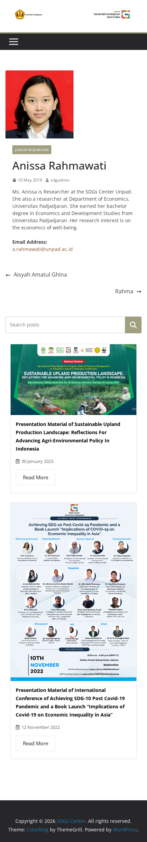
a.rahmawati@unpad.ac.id (42, 249)
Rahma (124, 291)
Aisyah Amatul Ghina (40, 274)
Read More (35, 477)
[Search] (133, 325)
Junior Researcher (32, 149)
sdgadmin (60, 180)
